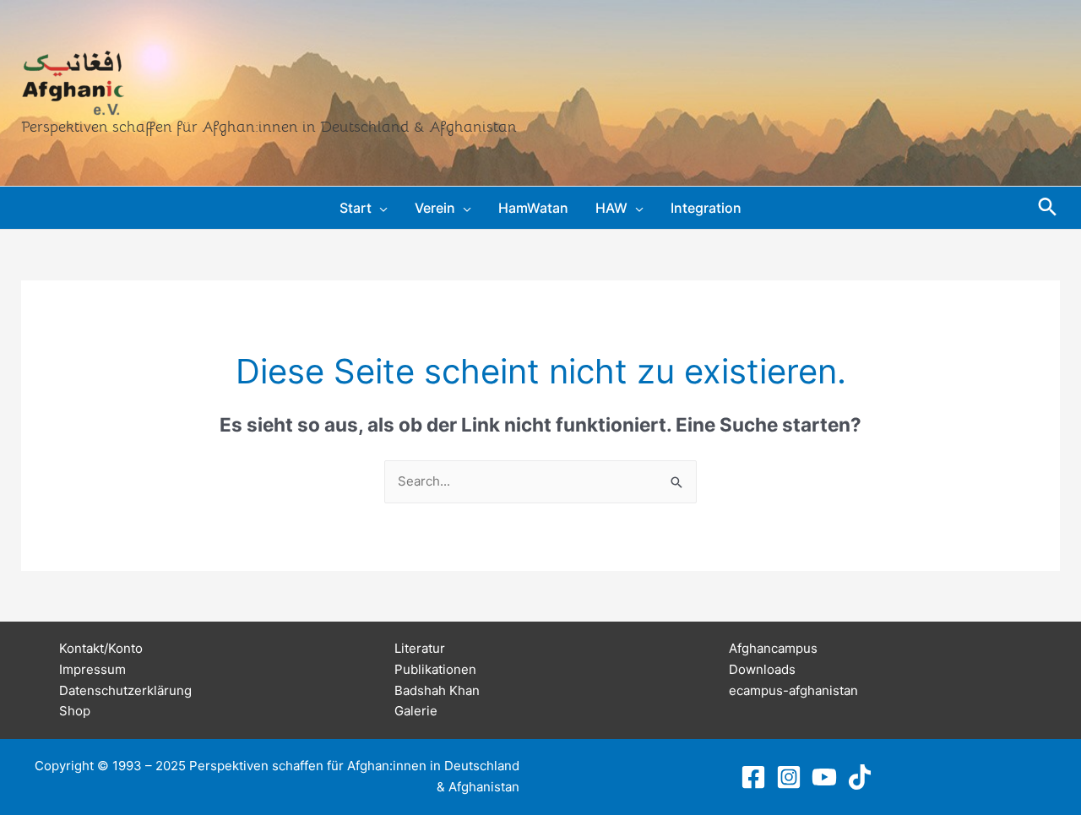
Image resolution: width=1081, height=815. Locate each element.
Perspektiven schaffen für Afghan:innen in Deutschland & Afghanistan (269, 126)
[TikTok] (859, 777)
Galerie (415, 711)
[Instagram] (788, 777)
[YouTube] (824, 777)
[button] (380, 208)
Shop (74, 711)
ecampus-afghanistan (793, 690)
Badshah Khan (437, 690)
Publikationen (435, 669)
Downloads (762, 669)
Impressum (92, 669)
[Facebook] (753, 777)
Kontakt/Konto (101, 648)
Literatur (419, 648)
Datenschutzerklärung (125, 690)
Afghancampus (773, 648)
